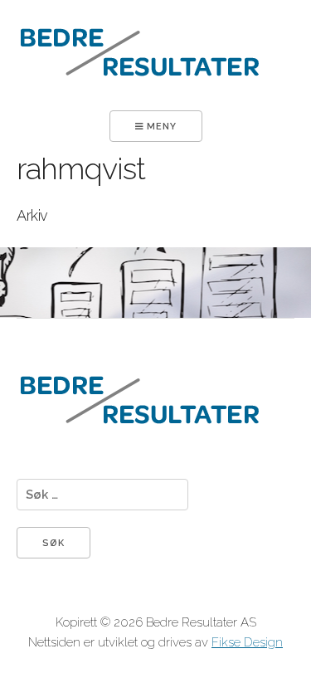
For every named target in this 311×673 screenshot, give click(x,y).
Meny (160, 126)
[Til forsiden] (140, 100)
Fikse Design (247, 642)
